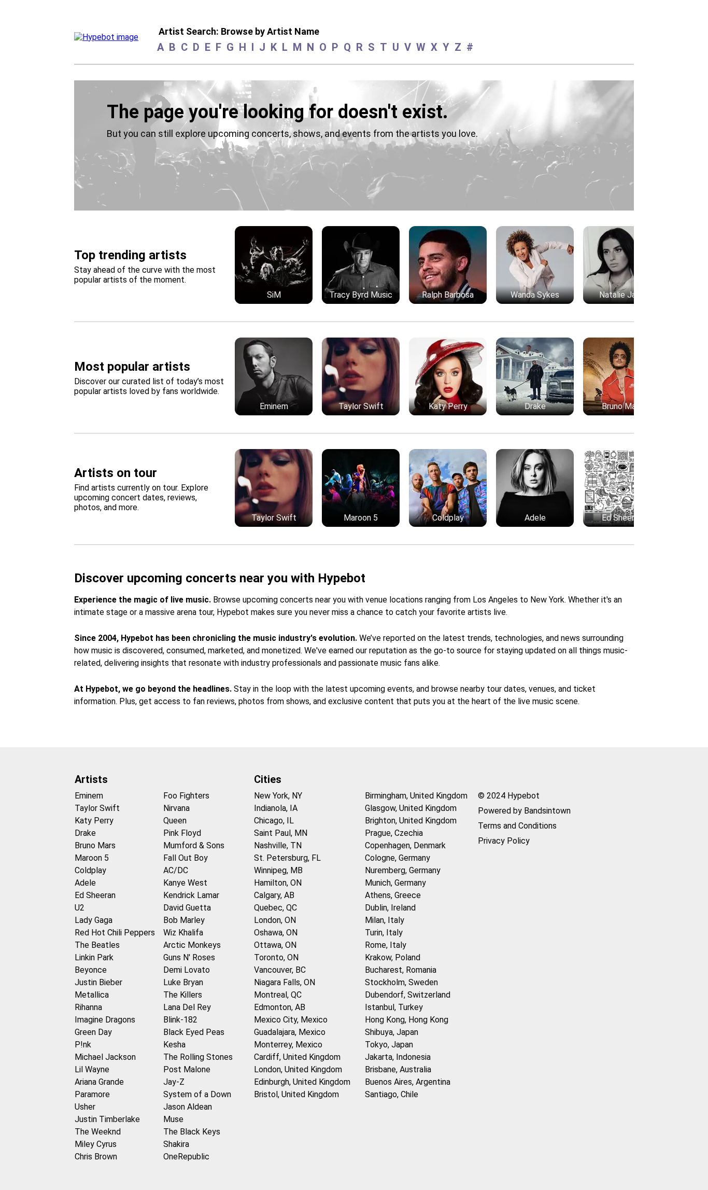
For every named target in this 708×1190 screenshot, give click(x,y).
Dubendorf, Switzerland (407, 995)
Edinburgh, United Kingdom (302, 1082)
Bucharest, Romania (400, 970)
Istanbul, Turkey (394, 1007)
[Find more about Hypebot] (109, 40)
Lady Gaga (93, 920)
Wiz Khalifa (183, 932)
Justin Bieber (98, 982)
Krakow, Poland (392, 957)
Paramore (92, 1094)
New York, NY (278, 796)
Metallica (92, 995)
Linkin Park (94, 957)
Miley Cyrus (96, 1144)
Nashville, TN (278, 845)
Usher (85, 1107)
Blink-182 (180, 1020)
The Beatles (97, 945)
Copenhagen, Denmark (405, 845)
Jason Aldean (187, 1107)
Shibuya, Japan (391, 1032)
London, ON (275, 920)
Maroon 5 (92, 858)
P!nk (83, 1044)
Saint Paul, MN (280, 833)
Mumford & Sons (193, 845)
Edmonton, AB (279, 1007)
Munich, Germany (395, 883)
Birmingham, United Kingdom (416, 796)
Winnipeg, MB (278, 870)
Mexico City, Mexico (291, 1020)
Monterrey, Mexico (288, 1044)
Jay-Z (174, 1082)
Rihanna (88, 1007)
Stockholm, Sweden (401, 982)
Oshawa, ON (276, 932)
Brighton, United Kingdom (411, 820)
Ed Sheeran (95, 895)
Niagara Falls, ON (284, 982)
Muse (173, 1119)
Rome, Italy (385, 945)
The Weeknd (98, 1132)
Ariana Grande (99, 1082)
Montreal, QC (278, 995)
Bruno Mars (95, 845)
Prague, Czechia (394, 833)
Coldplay (90, 870)
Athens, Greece (393, 895)
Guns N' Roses (189, 957)
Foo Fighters (186, 796)
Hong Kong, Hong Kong (406, 1020)
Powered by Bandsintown (524, 811)
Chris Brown (96, 1156)
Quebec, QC (275, 908)
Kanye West (185, 883)
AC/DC (175, 870)
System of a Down (197, 1094)
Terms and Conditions (517, 826)
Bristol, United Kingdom (296, 1094)
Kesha (174, 1044)
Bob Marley (184, 920)
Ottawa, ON (275, 945)
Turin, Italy (384, 932)
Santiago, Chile (391, 1094)
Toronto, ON (276, 957)
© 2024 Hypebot (509, 796)
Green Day (93, 1032)
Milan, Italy (384, 920)
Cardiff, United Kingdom (297, 1057)
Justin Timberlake (107, 1119)
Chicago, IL (274, 820)
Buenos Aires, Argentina (407, 1082)
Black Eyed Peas (193, 1032)
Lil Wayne (92, 1069)
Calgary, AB (274, 895)
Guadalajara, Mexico (289, 1032)
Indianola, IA (276, 808)
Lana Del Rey (187, 1007)
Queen (175, 820)
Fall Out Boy (185, 858)
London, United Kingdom (298, 1069)
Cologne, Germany (397, 858)
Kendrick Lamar (191, 895)
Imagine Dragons (105, 1020)
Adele (85, 883)
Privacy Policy (504, 841)
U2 (79, 908)
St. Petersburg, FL (287, 858)
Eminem (89, 796)
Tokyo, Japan (389, 1044)
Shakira (176, 1144)
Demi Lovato (186, 970)
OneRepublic (186, 1156)
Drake (85, 833)
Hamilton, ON (278, 883)
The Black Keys (191, 1132)
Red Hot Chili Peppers (115, 932)
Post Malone (186, 1069)
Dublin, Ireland (390, 908)
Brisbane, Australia (398, 1069)
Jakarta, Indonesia (398, 1057)
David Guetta (187, 908)
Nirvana (176, 808)
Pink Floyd (182, 833)
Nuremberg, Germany (403, 870)
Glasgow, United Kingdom (411, 808)
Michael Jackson (105, 1057)
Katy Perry (94, 820)
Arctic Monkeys (192, 945)
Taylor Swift (97, 808)
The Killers (182, 995)
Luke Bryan (183, 982)
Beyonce (91, 970)
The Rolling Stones (198, 1057)
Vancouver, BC (280, 970)
